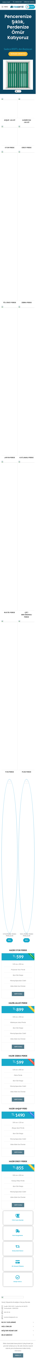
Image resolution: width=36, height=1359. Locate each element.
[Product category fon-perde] (10, 697)
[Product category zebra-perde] (26, 228)
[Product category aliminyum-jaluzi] (26, 111)
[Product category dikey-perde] (26, 137)
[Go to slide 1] (16, 91)
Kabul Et (18, 1355)
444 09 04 (7, 1312)
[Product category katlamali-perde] (26, 383)
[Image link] (13, 1297)
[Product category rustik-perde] (10, 538)
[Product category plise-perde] (26, 697)
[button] (18, 994)
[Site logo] (17, 6)
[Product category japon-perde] (10, 383)
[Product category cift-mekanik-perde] (26, 540)
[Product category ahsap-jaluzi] (10, 110)
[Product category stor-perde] (10, 137)
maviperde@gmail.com (11, 1317)
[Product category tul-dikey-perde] (10, 228)
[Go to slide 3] (19, 91)
